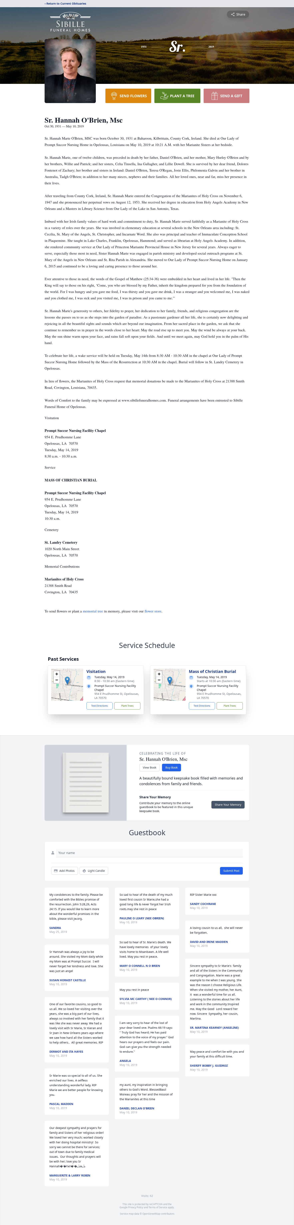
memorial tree (93, 611)
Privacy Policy (135, 1207)
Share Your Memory (228, 804)
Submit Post (231, 871)
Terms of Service (158, 1207)
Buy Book (171, 767)
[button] (67, 680)
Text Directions (99, 705)
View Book (149, 767)
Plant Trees (127, 705)
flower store (153, 611)
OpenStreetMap (151, 1213)
